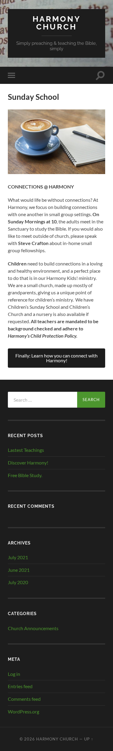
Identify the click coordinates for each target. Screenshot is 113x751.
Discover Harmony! (28, 462)
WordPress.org (23, 711)
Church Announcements (33, 628)
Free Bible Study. (25, 475)
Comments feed (24, 699)
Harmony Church (57, 22)
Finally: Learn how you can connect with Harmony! (56, 358)
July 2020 (18, 582)
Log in (14, 674)
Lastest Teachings (26, 450)
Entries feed (20, 686)
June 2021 (19, 570)
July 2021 (18, 557)
